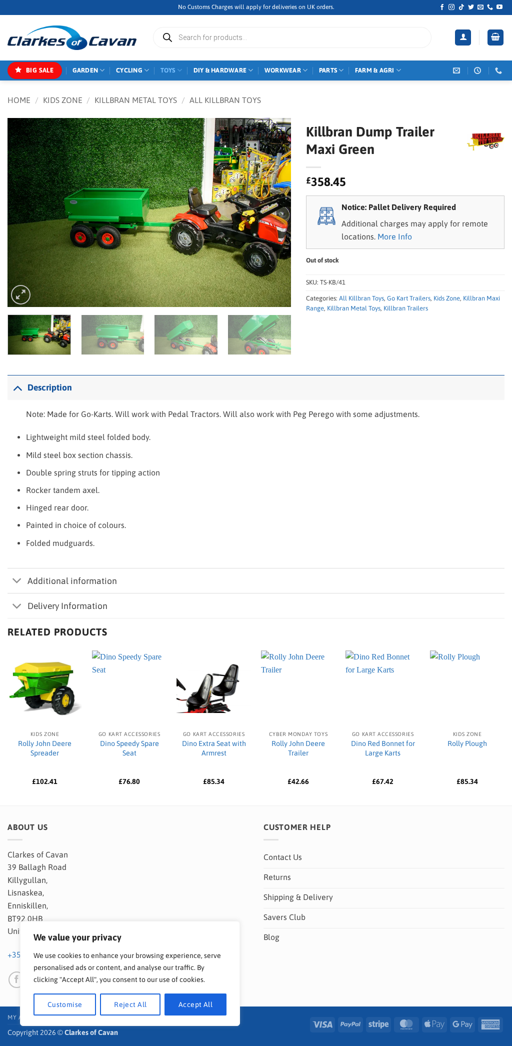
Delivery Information (68, 606)
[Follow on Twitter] (471, 7)
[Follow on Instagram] (451, 7)
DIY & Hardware (220, 70)
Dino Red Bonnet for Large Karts (383, 748)
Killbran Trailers (406, 308)
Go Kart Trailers (408, 298)
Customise (65, 1004)
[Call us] (490, 7)
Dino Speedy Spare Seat (129, 748)
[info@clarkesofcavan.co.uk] (457, 71)
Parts (328, 70)
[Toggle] (17, 387)
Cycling (129, 70)
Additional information (72, 581)
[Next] (273, 213)
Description (50, 387)
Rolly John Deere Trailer (298, 748)
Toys (168, 70)
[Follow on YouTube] (499, 7)
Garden (85, 70)
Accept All (195, 1004)
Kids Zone (62, 100)
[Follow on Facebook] (442, 7)
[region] (130, 973)
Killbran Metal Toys (135, 100)
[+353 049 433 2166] (499, 71)
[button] (463, 38)
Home (19, 100)
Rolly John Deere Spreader (45, 748)
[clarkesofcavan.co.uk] (72, 38)
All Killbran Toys (225, 100)
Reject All (130, 1004)
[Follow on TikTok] (461, 7)
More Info (395, 236)
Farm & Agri (374, 70)
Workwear (282, 70)
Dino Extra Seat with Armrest (214, 748)
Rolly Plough (467, 744)
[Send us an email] (481, 7)
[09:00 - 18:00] (479, 71)
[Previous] (26, 213)
